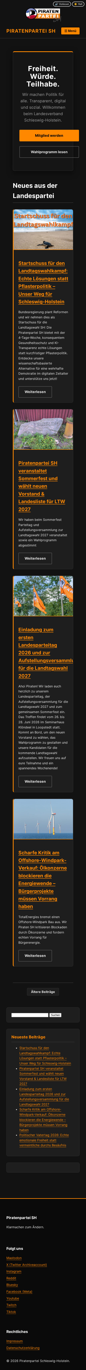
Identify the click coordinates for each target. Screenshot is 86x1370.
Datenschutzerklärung (23, 1348)
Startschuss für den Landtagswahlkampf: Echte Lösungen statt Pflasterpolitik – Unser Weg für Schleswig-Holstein (43, 282)
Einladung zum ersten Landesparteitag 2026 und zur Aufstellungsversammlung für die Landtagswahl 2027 (49, 653)
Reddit (11, 1278)
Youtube (12, 1298)
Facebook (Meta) (19, 1292)
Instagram (13, 1271)
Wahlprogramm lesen (49, 152)
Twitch (11, 1305)
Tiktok (11, 1312)
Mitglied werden (49, 135)
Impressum (14, 1341)
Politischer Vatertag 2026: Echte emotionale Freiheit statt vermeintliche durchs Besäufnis (44, 1140)
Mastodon (14, 1258)
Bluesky (12, 1285)
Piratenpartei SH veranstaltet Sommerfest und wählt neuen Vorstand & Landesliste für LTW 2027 (41, 486)
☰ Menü (70, 31)
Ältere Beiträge (43, 992)
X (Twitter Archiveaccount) (26, 1265)
